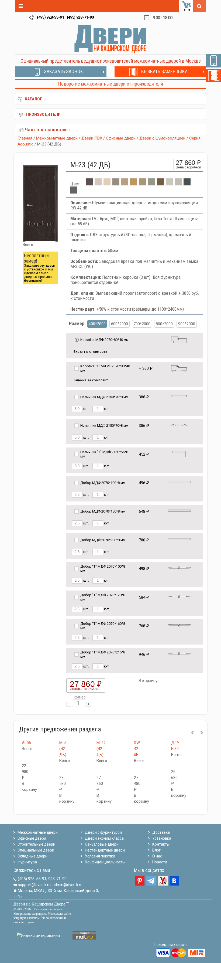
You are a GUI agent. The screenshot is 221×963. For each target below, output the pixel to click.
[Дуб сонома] (124, 184)
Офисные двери (121, 138)
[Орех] (160, 184)
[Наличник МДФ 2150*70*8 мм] (179, 396)
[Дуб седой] (151, 184)
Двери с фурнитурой (103, 832)
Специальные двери (36, 850)
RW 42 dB (137, 748)
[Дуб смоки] (115, 184)
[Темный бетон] (187, 184)
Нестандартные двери (105, 850)
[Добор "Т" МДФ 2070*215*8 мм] (179, 653)
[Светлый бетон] (169, 184)
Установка (161, 838)
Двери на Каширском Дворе (39, 904)
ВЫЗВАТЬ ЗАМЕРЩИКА (164, 71)
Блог (156, 850)
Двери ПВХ (91, 138)
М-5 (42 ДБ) (62, 748)
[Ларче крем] (106, 184)
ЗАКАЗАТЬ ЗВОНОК (63, 71)
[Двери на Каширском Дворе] (110, 38)
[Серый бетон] (178, 184)
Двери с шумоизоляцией (162, 138)
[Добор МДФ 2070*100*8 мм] (179, 482)
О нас (157, 856)
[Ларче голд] (133, 184)
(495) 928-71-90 (80, 17)
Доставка (161, 832)
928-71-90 (57, 878)
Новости (159, 862)
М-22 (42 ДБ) (101, 748)
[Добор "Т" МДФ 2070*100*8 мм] (179, 567)
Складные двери (32, 856)
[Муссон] (73, 192)
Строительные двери (36, 844)
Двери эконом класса (104, 838)
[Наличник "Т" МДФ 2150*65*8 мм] (179, 454)
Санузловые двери (102, 844)
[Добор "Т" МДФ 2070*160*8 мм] (179, 625)
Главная (25, 138)
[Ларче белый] (98, 184)
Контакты (161, 844)
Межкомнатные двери (57, 138)
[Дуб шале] (142, 184)
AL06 (26, 742)
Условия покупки (100, 856)
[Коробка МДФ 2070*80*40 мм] (179, 339)
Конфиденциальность (105, 862)
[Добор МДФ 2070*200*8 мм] (179, 539)
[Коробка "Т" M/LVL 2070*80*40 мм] (179, 368)
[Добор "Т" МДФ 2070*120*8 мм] (179, 596)
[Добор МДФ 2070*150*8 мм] (179, 510)
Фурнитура (27, 862)
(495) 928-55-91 (50, 17)
